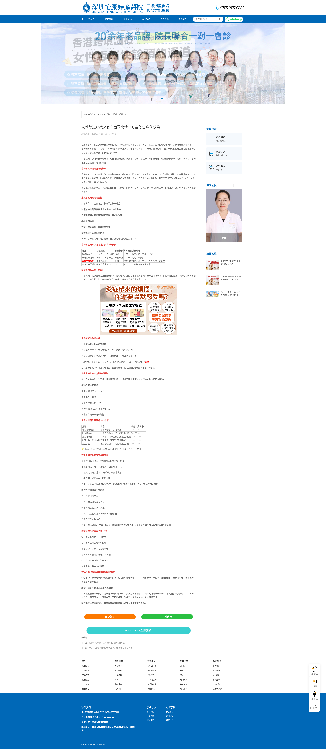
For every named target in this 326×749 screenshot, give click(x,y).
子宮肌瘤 (85, 684)
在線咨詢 (183, 19)
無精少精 (183, 689)
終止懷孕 (118, 671)
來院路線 (314, 699)
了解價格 (167, 616)
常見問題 (169, 712)
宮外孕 (117, 680)
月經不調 (85, 671)
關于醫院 (128, 19)
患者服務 (146, 19)
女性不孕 (151, 661)
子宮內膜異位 (152, 680)
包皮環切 (183, 684)
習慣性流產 (151, 684)
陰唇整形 (216, 680)
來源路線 (150, 716)
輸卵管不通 (151, 671)
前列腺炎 (183, 680)
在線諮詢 (110, 616)
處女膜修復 (217, 671)
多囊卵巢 (151, 689)
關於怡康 (150, 712)
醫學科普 (169, 720)
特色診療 (109, 19)
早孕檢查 (118, 666)
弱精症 (182, 666)
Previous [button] (235, 185)
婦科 (115, 115)
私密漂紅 (216, 675)
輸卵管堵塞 (151, 666)
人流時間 (118, 689)
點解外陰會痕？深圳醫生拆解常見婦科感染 (108, 643)
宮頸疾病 (85, 675)
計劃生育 (119, 661)
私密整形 (217, 661)
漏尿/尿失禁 (217, 689)
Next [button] (240, 185)
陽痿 (182, 675)
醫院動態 (169, 716)
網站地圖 (150, 720)
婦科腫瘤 (85, 680)
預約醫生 (314, 674)
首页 (99, 115)
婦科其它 (85, 689)
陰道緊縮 (216, 666)
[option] (224, 215)
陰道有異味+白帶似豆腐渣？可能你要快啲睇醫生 (111, 648)
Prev (18, 63)
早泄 (182, 671)
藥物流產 (118, 684)
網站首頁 (92, 19)
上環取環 (118, 675)
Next (308, 63)
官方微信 (314, 687)
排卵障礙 (151, 675)
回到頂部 (314, 707)
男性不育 (184, 661)
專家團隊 (164, 19)
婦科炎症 (123, 115)
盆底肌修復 (217, 684)
